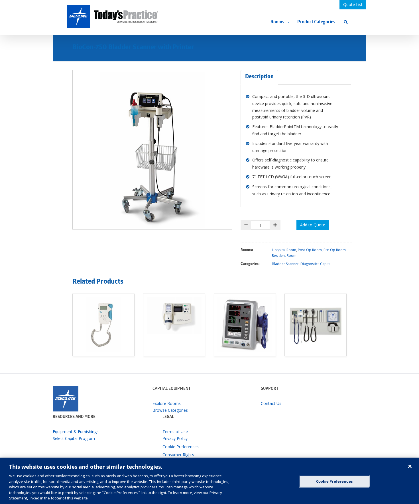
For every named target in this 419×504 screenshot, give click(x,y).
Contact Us (271, 403)
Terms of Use (175, 431)
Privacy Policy (175, 438)
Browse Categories (170, 410)
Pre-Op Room (335, 249)
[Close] (410, 466)
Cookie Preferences (334, 480)
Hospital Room (284, 249)
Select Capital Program (74, 438)
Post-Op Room (310, 249)
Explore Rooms (166, 403)
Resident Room (284, 255)
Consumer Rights (178, 454)
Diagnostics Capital (315, 263)
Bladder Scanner (285, 263)
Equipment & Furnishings (76, 431)
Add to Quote (312, 225)
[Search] (346, 22)
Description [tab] (259, 77)
